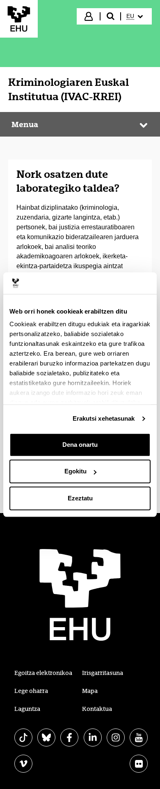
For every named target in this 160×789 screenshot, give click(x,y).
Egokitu (75, 471)
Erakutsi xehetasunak (104, 418)
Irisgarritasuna (102, 673)
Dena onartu (80, 444)
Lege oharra (31, 691)
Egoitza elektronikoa (43, 673)
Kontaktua (97, 709)
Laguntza (27, 709)
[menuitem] (135, 16)
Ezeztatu (80, 498)
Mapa (90, 691)
